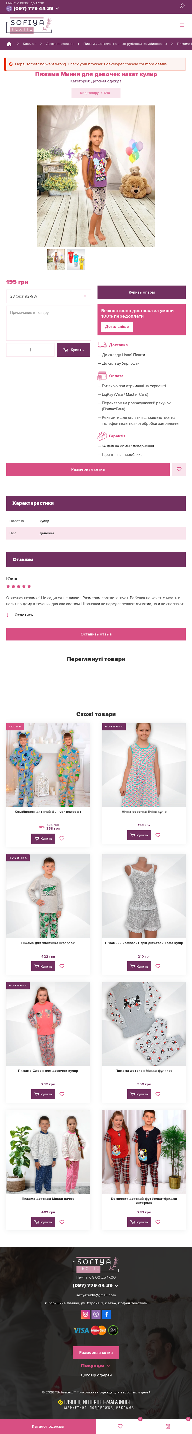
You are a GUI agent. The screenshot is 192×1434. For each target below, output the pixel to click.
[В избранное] (179, 469)
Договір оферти (96, 1375)
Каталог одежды (48, 1426)
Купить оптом (142, 292)
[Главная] (9, 44)
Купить (77, 349)
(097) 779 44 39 (33, 9)
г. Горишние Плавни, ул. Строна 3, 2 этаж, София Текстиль (96, 1303)
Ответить (23, 614)
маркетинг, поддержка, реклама (99, 1408)
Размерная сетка (88, 469)
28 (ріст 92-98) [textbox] (23, 296)
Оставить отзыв (96, 634)
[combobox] (48, 296)
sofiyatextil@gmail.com (96, 1295)
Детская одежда (106, 81)
